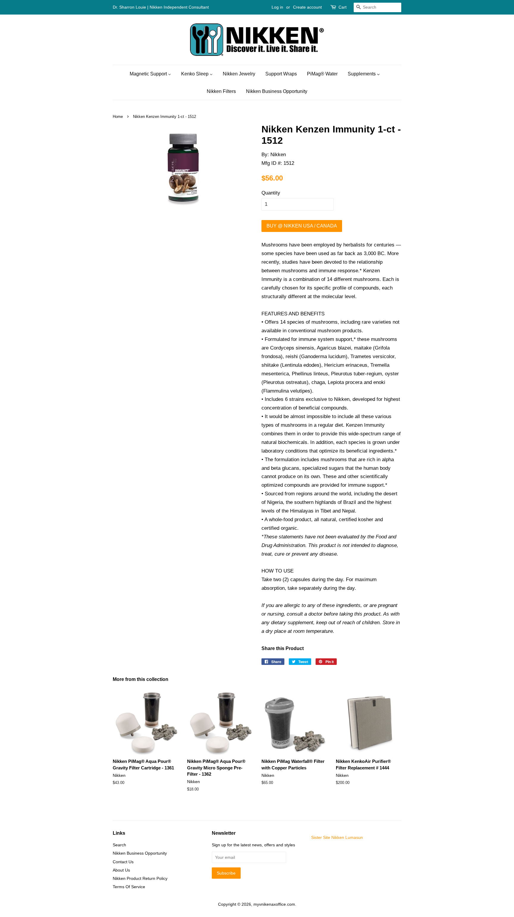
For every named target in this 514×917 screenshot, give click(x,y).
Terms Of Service (129, 886)
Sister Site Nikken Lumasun (337, 837)
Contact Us (123, 861)
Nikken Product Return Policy (140, 878)
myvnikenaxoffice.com (274, 904)
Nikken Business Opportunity (140, 853)
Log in (277, 7)
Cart (343, 7)
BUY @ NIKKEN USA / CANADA (302, 225)
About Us (121, 870)
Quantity (270, 193)
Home (118, 116)
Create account (307, 7)
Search (119, 844)
